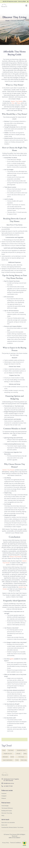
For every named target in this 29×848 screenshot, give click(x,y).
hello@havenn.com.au (9, 783)
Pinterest (3, 798)
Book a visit (4, 825)
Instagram (3, 795)
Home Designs (5, 805)
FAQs (2, 815)
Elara (18, 103)
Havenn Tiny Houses (17, 101)
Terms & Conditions (15, 842)
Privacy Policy (5, 842)
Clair (13, 103)
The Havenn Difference (7, 808)
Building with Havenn (6, 810)
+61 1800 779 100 (8, 786)
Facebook (3, 793)
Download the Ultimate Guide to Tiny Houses (12, 827)
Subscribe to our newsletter (8, 822)
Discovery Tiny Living (6, 813)
